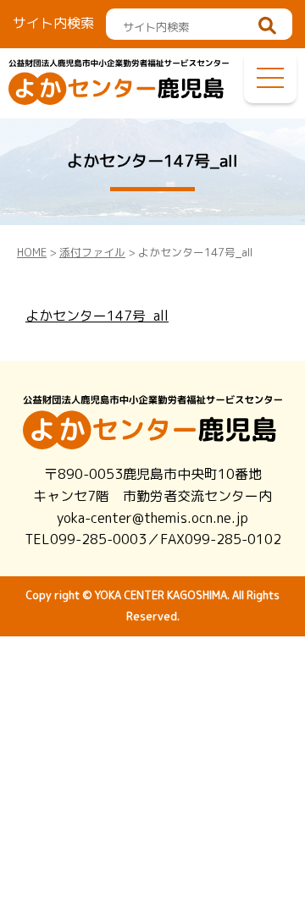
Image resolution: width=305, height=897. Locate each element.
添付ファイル (92, 252)
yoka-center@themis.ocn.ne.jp (152, 518)
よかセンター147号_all (97, 315)
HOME (32, 252)
